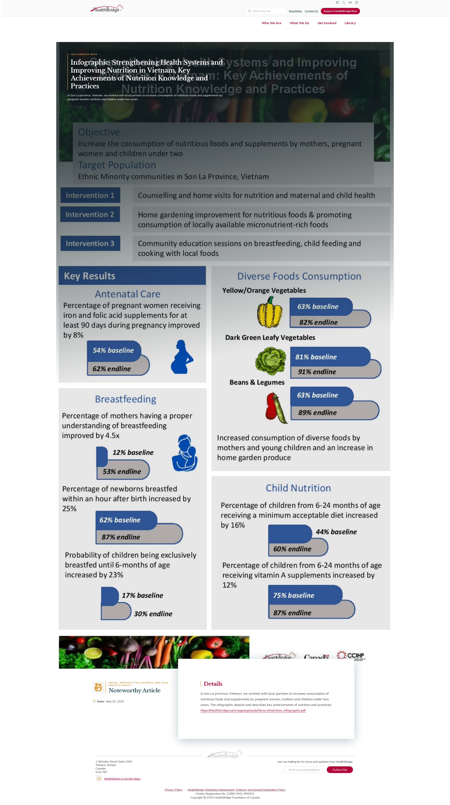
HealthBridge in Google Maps (122, 778)
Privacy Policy (173, 789)
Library (350, 23)
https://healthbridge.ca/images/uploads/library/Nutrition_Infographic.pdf (253, 710)
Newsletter (295, 11)
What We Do (299, 23)
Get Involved (327, 23)
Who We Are (271, 23)
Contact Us (311, 11)
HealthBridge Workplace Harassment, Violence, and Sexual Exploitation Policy (236, 789)
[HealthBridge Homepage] (225, 758)
